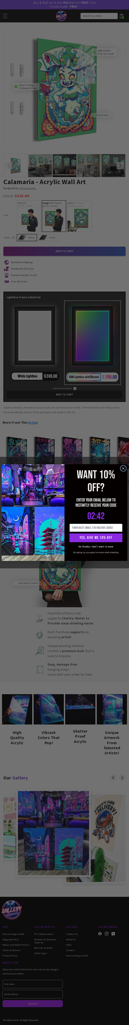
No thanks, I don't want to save (96, 546)
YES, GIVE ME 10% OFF (96, 537)
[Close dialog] (123, 468)
